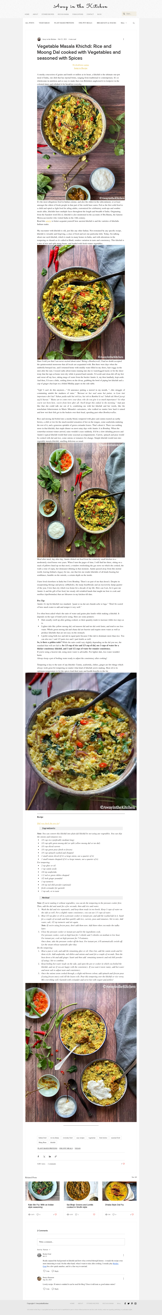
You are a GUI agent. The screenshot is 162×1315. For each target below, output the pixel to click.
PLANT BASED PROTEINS (64, 23)
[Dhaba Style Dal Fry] (119, 1191)
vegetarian (91, 1138)
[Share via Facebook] (38, 1156)
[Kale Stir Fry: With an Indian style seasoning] (42, 1191)
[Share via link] (56, 1156)
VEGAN (78, 1148)
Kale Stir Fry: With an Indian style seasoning (41, 1206)
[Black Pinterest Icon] (132, 1303)
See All (134, 1177)
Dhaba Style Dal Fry (114, 1205)
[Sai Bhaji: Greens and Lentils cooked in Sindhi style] (81, 1191)
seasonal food (115, 1138)
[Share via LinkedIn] (50, 1156)
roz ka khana (54, 1138)
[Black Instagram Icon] (135, 1303)
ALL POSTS (29, 23)
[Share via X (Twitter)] (44, 1156)
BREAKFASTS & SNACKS (106, 23)
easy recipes (80, 1138)
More (122, 23)
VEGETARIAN (44, 23)
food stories (103, 1138)
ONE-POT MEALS (85, 23)
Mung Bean (42, 1142)
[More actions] (123, 39)
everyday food (67, 1138)
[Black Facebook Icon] (125, 1303)
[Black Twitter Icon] (128, 1303)
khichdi (52, 1142)
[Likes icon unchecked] (44, 1271)
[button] (48, 14)
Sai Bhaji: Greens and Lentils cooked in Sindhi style (80, 1206)
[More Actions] (123, 1255)
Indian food (42, 1138)
